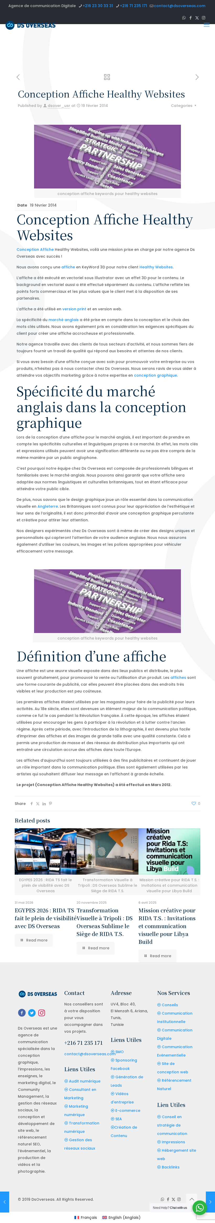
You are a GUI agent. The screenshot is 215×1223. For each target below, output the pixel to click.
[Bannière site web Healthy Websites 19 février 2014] (4, 1202)
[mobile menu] (206, 24)
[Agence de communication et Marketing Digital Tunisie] (30, 25)
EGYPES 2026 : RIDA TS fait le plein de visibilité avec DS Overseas (46, 918)
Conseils (170, 1005)
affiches (178, 677)
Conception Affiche (35, 249)
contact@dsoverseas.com (179, 5)
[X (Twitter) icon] (173, 1199)
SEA (118, 1119)
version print (74, 309)
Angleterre (47, 506)
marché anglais (64, 319)
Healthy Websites (156, 267)
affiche (68, 267)
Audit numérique (84, 1081)
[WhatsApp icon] (162, 1199)
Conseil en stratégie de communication (172, 1125)
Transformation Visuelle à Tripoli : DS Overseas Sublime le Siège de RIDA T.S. (105, 922)
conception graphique (155, 375)
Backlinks (171, 1167)
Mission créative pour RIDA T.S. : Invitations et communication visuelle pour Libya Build (167, 925)
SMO (119, 1051)
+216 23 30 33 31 (98, 5)
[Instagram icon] (179, 1199)
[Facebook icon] (168, 1199)
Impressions (173, 1142)
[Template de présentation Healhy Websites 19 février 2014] (210, 1202)
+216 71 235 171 (133, 5)
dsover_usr (59, 105)
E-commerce (127, 1110)
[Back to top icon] (191, 1199)
